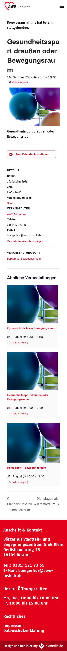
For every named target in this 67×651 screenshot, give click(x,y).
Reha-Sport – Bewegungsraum (26, 467)
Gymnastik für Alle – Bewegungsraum (31, 328)
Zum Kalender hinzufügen (32, 154)
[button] (62, 6)
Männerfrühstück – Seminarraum (19, 506)
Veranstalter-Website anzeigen (25, 241)
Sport (10, 203)
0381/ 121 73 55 (28, 565)
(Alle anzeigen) (20, 81)
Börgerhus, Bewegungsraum (24, 258)
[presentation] (32, 304)
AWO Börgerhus (16, 214)
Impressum (13, 625)
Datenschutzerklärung (23, 630)
